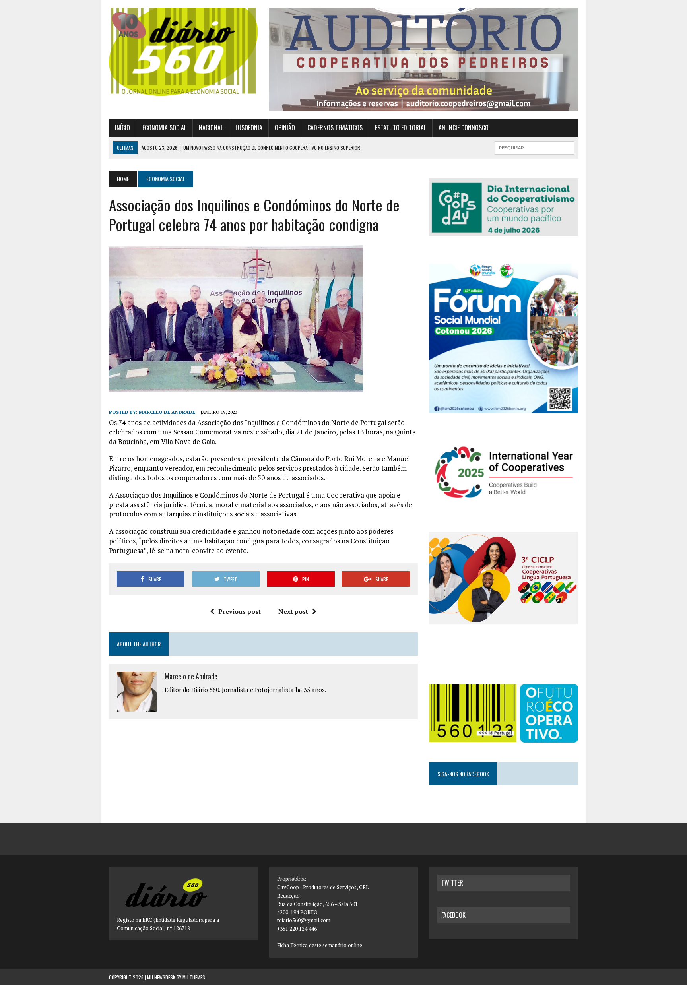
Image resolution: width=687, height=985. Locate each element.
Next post (293, 611)
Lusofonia (248, 127)
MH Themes (193, 977)
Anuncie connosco (464, 127)
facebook (453, 915)
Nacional (211, 127)
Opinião (285, 127)
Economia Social (164, 127)
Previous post (239, 611)
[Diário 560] (183, 52)
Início (122, 127)
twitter (452, 883)
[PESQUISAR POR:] (534, 146)
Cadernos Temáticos (335, 127)
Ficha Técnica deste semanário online (319, 945)
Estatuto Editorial (400, 127)
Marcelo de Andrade (167, 412)
